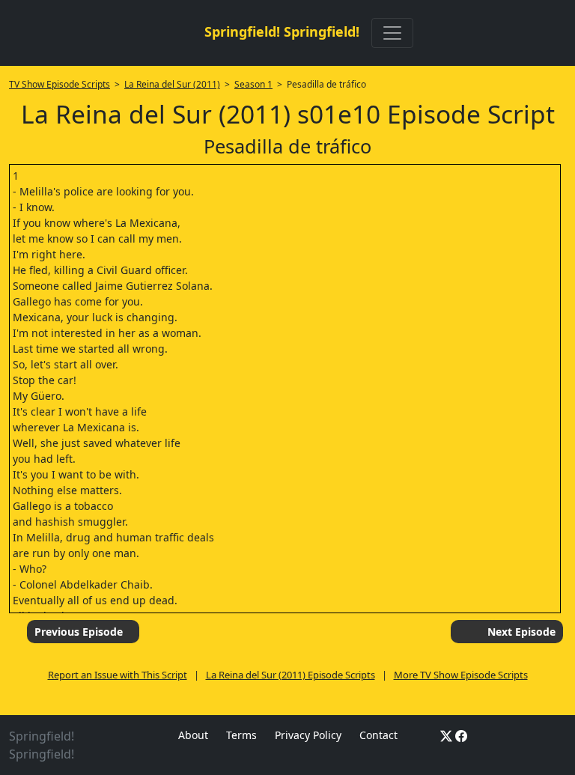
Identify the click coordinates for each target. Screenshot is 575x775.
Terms (241, 735)
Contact (378, 735)
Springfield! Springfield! (281, 31)
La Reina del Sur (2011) (172, 84)
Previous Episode (78, 631)
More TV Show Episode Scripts (461, 674)
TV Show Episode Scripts (59, 84)
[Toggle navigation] (392, 33)
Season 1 (253, 84)
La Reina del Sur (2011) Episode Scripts (290, 674)
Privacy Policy (308, 735)
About (193, 735)
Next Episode (521, 631)
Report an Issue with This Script (117, 674)
